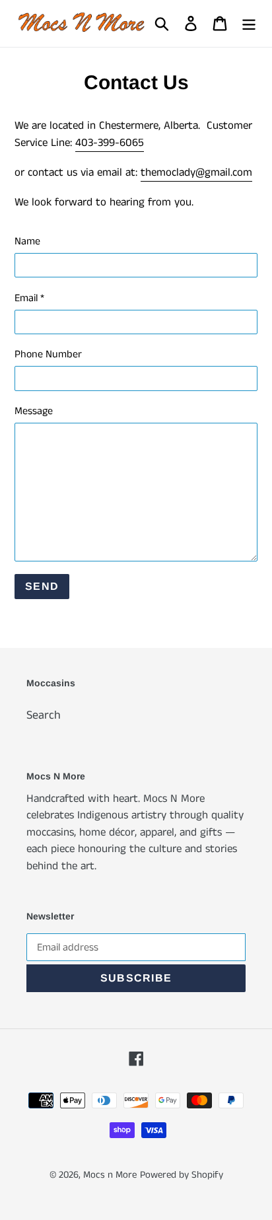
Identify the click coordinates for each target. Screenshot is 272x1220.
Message (34, 411)
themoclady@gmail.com (196, 172)
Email (29, 298)
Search (43, 715)
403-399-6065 (109, 143)
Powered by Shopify (181, 1175)
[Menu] (248, 23)
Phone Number (48, 354)
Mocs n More (110, 1175)
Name (27, 241)
